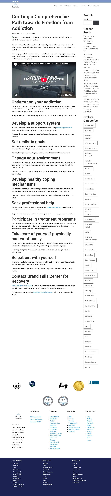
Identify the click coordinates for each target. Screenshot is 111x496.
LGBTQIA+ (72, 425)
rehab (87, 336)
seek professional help (54, 207)
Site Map (76, 482)
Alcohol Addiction (90, 184)
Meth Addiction (90, 301)
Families (71, 421)
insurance (88, 285)
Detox (87, 232)
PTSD (87, 326)
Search (86, 19)
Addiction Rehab (90, 143)
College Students (74, 427)
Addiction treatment (88, 155)
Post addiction (89, 321)
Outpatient (88, 316)
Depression (47, 474)
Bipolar (45, 478)
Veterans (72, 431)
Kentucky (16, 480)
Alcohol (87, 174)
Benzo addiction (90, 194)
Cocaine (88, 199)
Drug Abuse (89, 245)
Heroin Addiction (90, 275)
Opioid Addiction (90, 306)
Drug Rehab (89, 255)
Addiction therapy (91, 148)
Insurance (76, 470)
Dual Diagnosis (90, 260)
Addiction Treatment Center (91, 162)
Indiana (15, 463)
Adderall (89, 419)
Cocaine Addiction (91, 204)
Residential (53, 419)
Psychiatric (46, 470)
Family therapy (90, 270)
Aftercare (88, 168)
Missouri (16, 465)
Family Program (55, 448)
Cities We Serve (18, 487)
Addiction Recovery (88, 137)
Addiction (88, 130)
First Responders (74, 429)
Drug (88, 417)
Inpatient (88, 280)
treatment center (90, 362)
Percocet (90, 429)
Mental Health (89, 296)
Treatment (66, 5)
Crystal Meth (89, 219)
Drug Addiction (90, 250)
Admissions (96, 5)
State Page (88, 347)
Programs (75, 5)
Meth (88, 438)
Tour (60, 5)
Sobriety (88, 342)
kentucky (88, 291)
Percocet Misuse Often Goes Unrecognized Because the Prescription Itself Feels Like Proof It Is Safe (91, 43)
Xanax (89, 440)
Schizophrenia (47, 484)
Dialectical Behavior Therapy (91, 238)
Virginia (15, 476)
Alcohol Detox (89, 189)
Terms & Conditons (79, 480)
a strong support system (64, 127)
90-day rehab (89, 125)
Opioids (87, 311)
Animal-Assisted (55, 436)
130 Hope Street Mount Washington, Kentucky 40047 (36, 419)
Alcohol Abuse (89, 179)
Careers (75, 472)
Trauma (45, 476)
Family (87, 265)
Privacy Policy (77, 478)
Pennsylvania (17, 472)
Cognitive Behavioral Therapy (88, 211)
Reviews (84, 5)
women (87, 367)
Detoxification (54, 417)
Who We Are (76, 461)
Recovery (88, 331)
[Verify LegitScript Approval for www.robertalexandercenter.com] (32, 386)
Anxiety (45, 463)
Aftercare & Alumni (56, 434)
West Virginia (17, 474)
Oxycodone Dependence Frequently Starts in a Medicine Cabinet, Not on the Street (91, 59)
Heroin (89, 431)
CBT (44, 465)
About (89, 5)
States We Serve (18, 484)
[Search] (96, 23)
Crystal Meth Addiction (89, 226)
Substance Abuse (91, 352)
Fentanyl (90, 423)
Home (55, 5)
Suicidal (45, 482)
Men (70, 417)
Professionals (73, 423)
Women (71, 419)
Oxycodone (90, 427)
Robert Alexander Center (19, 33)
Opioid (89, 425)
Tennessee (16, 470)
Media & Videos (78, 474)
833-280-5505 (16, 1)
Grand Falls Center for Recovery (22, 286)
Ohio (14, 468)
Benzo (89, 434)
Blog (35, 33)
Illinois (15, 482)
